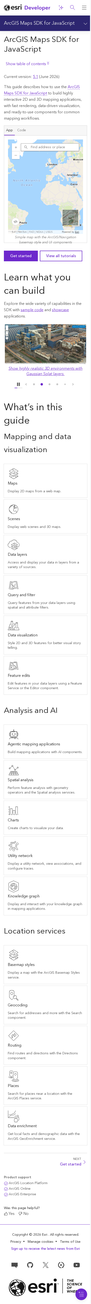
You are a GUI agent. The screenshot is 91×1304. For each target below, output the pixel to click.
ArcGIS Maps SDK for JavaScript (39, 23)
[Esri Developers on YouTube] (77, 1264)
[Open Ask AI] (61, 8)
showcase (60, 310)
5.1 (35, 76)
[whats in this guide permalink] (33, 421)
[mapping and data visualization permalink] (51, 450)
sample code (32, 310)
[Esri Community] (14, 1264)
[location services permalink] (69, 932)
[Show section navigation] (85, 23)
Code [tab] (21, 130)
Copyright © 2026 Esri (30, 1235)
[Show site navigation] (84, 7)
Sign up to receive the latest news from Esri (45, 1249)
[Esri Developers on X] (45, 1264)
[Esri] (45, 1287)
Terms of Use (70, 1242)
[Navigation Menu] (81, 1294)
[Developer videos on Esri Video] (61, 1264)
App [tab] (9, 130)
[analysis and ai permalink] (61, 711)
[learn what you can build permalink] (49, 291)
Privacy (15, 1242)
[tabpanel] (45, 189)
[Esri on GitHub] (30, 1264)
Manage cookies (40, 1241)
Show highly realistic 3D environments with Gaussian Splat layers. (45, 371)
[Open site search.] (72, 7)
